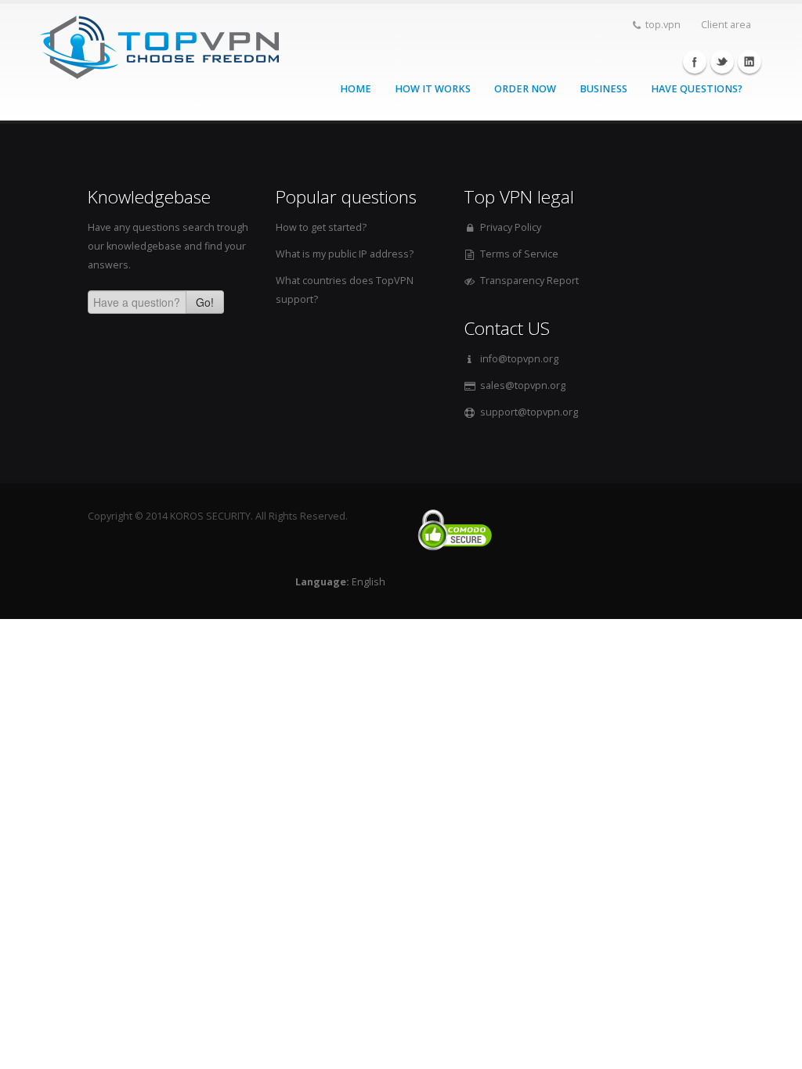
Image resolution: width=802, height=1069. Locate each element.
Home (355, 88)
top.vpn (663, 24)
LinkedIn (749, 62)
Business (603, 88)
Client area (726, 24)
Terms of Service (519, 254)
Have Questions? (696, 88)
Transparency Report (529, 280)
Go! (205, 302)
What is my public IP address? (345, 254)
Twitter (722, 62)
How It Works (433, 88)
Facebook (694, 62)
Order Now (525, 88)
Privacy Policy (510, 227)
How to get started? (321, 227)
